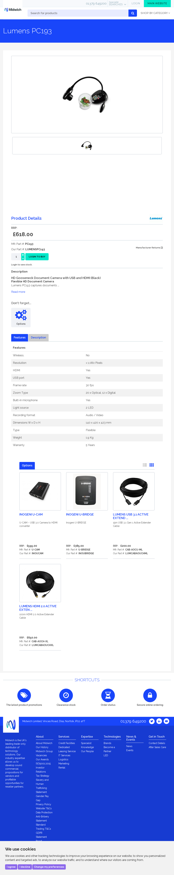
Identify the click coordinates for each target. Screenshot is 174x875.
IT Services (64, 755)
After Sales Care (157, 747)
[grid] (152, 465)
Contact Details (157, 743)
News (129, 746)
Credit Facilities (66, 743)
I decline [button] (25, 866)
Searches (116, 3)
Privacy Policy (43, 804)
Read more (18, 291)
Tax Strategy (42, 775)
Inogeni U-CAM (31, 514)
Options (27, 465)
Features (19, 337)
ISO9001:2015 (43, 763)
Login (136, 3)
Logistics (63, 759)
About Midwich (44, 743)
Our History (42, 747)
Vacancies (41, 755)
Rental (61, 767)
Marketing (63, 763)
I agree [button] (11, 866)
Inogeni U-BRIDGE (80, 514)
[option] (87, 146)
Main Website (157, 3)
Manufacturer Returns (148, 247)
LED (106, 755)
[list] (145, 465)
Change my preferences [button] (49, 866)
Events (129, 750)
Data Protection (44, 812)
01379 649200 (96, 3)
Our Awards (42, 759)
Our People (87, 751)
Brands (107, 743)
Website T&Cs (44, 808)
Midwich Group (44, 751)
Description (38, 337)
